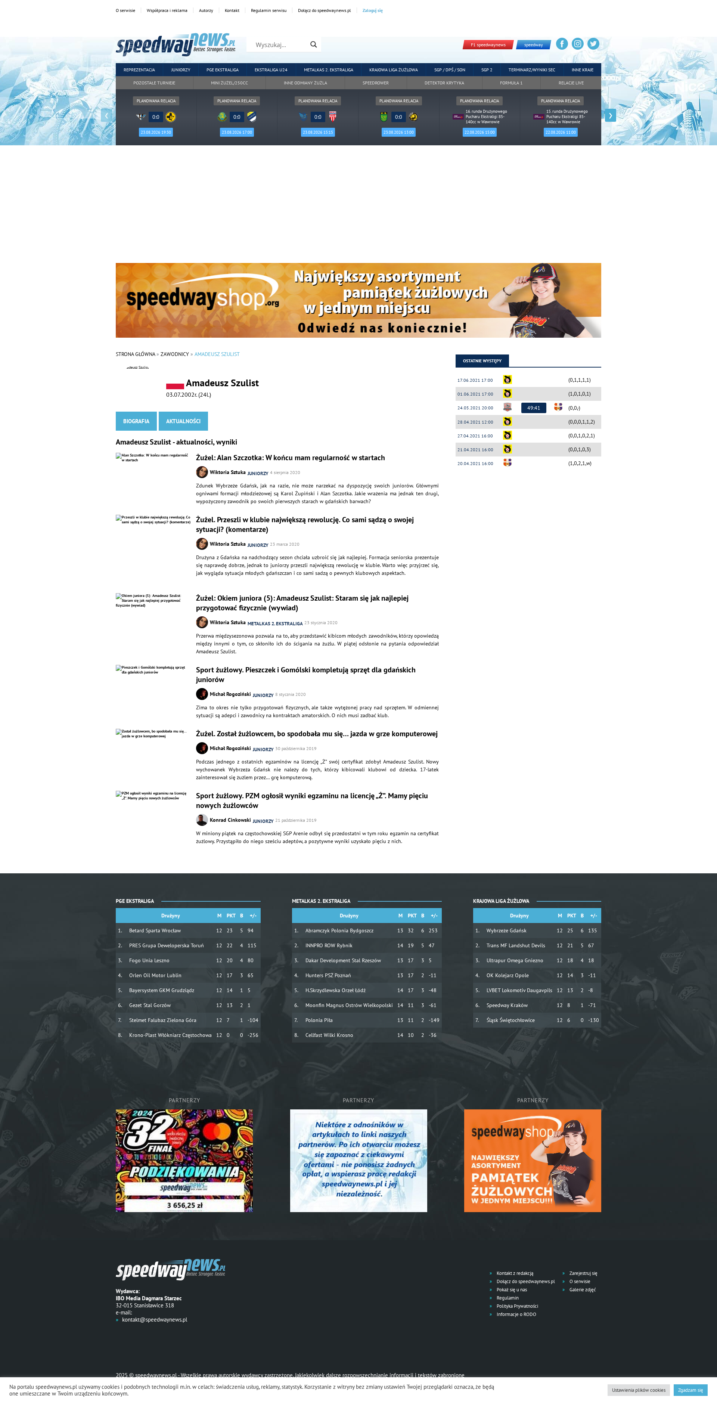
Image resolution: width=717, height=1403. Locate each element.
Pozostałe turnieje (154, 83)
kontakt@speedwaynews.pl (154, 1319)
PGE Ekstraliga (223, 69)
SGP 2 (487, 69)
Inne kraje (582, 69)
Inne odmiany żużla (305, 83)
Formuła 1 (511, 83)
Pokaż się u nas (511, 1289)
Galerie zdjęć (582, 1289)
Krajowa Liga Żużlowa (393, 69)
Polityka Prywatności (517, 1306)
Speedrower (376, 83)
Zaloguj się (373, 10)
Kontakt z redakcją (514, 1273)
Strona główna (135, 354)
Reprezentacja (139, 69)
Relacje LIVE (571, 83)
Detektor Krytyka (444, 83)
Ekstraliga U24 (271, 69)
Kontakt (232, 10)
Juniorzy (180, 69)
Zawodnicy (175, 354)
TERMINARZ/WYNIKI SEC (532, 69)
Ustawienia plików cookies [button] (638, 1390)
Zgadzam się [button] (690, 1390)
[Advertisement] (358, 207)
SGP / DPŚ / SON (449, 69)
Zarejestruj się (583, 1273)
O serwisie (125, 10)
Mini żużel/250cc (229, 83)
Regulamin (507, 1298)
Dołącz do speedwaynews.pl (324, 10)
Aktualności (183, 421)
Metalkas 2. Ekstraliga (328, 69)
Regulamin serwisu (268, 10)
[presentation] (106, 115)
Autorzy (206, 10)
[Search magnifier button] (313, 44)
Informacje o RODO (516, 1314)
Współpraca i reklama (167, 10)
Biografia (136, 421)
